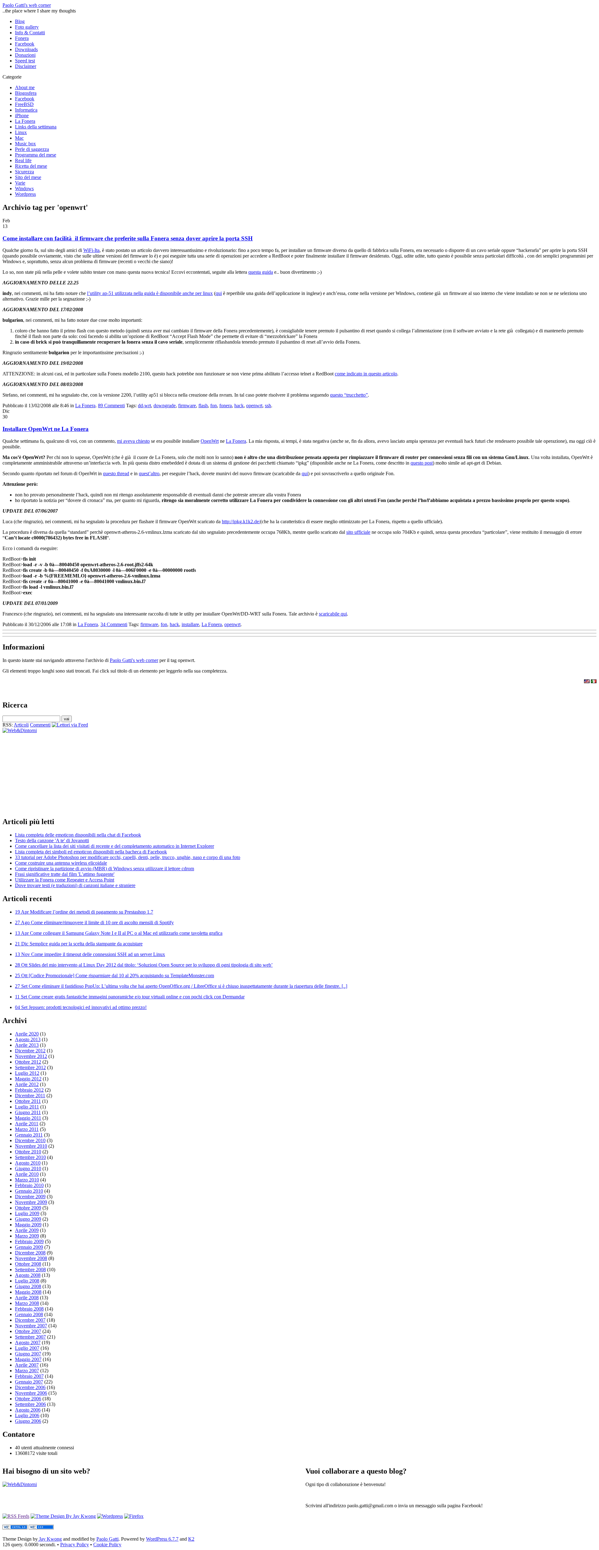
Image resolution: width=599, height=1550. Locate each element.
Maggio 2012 (28, 1078)
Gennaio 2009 (29, 1247)
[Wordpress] (110, 1516)
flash (203, 405)
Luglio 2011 (27, 1106)
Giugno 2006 (28, 1421)
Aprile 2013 (27, 1045)
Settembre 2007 (30, 1337)
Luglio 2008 (27, 1280)
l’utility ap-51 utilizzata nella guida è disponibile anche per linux (150, 293)
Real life (23, 160)
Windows (24, 188)
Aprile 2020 (27, 1033)
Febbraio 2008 (29, 1308)
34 (113, 624)
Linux (21, 132)
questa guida (260, 272)
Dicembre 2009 (30, 1196)
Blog (20, 21)
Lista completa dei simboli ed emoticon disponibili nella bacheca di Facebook (91, 851)
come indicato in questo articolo (366, 373)
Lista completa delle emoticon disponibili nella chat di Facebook (78, 835)
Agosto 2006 (28, 1409)
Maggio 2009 (28, 1224)
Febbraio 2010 (29, 1185)
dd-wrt (144, 405)
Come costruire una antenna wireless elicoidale (61, 863)
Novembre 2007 (31, 1325)
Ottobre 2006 (28, 1398)
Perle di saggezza (32, 149)
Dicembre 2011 (30, 1095)
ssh (268, 405)
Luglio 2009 (27, 1213)
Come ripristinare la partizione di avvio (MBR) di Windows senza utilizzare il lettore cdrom (104, 868)
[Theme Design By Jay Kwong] (63, 1516)
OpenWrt (210, 441)
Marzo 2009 (27, 1236)
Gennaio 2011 (29, 1134)
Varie (20, 183)
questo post (422, 463)
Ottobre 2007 (28, 1331)
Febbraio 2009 (29, 1241)
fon (213, 405)
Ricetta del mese (31, 166)
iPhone (22, 115)
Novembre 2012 (31, 1056)
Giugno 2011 (28, 1112)
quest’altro (149, 473)
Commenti (40, 724)
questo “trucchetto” (349, 395)
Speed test (25, 60)
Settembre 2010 (30, 1157)
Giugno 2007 (28, 1353)
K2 (191, 1539)
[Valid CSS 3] (41, 1527)
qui (219, 293)
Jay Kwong (50, 1539)
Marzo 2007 (27, 1370)
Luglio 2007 (27, 1348)
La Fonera (25, 121)
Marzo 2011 (27, 1129)
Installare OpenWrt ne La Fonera (45, 429)
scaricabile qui (333, 613)
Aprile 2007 (27, 1365)
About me (25, 87)
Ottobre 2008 (28, 1264)
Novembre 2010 (31, 1146)
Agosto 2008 (28, 1275)
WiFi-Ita (91, 250)
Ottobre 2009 (28, 1207)
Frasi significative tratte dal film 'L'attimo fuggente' (64, 874)
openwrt (254, 405)
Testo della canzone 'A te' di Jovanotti (52, 840)
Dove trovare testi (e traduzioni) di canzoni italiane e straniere (75, 885)
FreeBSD (24, 104)
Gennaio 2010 (29, 1191)
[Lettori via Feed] (70, 724)
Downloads (26, 49)
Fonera (22, 38)
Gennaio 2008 (29, 1314)
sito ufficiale (358, 532)
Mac (19, 138)
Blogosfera (26, 93)
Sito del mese (28, 177)
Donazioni (25, 55)
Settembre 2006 (30, 1404)
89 (111, 405)
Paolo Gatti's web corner (26, 5)
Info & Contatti (30, 32)
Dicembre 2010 (30, 1140)
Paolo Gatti (107, 1539)
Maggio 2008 (28, 1292)
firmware (187, 405)
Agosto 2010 (28, 1163)
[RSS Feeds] (15, 1516)
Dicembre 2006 (30, 1387)
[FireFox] (134, 1516)
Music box (25, 143)
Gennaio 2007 (29, 1381)
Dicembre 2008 (30, 1252)
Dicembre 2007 (30, 1320)
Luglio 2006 (27, 1415)
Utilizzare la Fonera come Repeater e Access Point (64, 879)
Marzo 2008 (27, 1303)
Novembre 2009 (31, 1202)
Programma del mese (35, 154)
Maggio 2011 (28, 1118)
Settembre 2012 (30, 1067)
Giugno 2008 (28, 1286)
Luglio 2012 (27, 1073)
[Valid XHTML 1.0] (14, 1527)
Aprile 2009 (27, 1230)
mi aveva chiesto (133, 441)
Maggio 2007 (28, 1359)
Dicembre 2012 (30, 1050)
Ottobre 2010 (28, 1151)
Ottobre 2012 (28, 1062)
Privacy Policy (74, 1544)
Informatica (26, 110)
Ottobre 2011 (28, 1101)
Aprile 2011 (26, 1123)
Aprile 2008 (27, 1297)
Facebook (24, 43)
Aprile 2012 (27, 1084)
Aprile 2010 (27, 1174)
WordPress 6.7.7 (162, 1539)
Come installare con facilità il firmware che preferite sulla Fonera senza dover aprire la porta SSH (127, 238)
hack (239, 405)
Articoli (21, 724)
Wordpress (25, 194)
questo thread (116, 473)
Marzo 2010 (27, 1179)
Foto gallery (27, 27)
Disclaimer (25, 66)
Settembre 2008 (30, 1269)
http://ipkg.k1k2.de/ (241, 521)
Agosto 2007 (28, 1342)
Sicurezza (24, 171)
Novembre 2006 (31, 1393)
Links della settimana (35, 126)
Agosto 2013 (28, 1039)
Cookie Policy (107, 1544)
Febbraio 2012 (29, 1090)
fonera (225, 405)
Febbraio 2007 (29, 1376)
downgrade (164, 405)
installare (190, 624)
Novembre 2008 (31, 1258)
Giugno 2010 (28, 1168)
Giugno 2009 (28, 1219)
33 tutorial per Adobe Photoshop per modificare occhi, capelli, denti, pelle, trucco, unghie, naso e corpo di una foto (127, 857)
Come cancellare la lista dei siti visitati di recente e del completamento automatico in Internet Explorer (114, 846)
